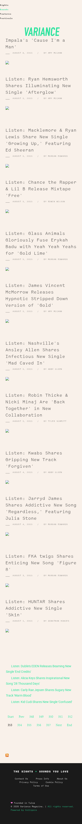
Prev (21, 717)
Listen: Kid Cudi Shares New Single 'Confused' (41, 702)
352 (70, 717)
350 (51, 717)
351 (60, 717)
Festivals (6, 18)
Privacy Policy (32, 782)
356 (39, 725)
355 (29, 725)
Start (11, 717)
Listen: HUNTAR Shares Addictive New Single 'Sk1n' (35, 608)
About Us (62, 779)
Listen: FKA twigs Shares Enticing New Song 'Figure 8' (41, 562)
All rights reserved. (61, 806)
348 (31, 717)
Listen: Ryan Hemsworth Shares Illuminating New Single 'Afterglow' (38, 85)
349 (41, 717)
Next (59, 725)
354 (19, 725)
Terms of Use (41, 786)
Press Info (42, 779)
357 (48, 725)
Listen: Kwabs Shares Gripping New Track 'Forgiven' (33, 459)
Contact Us (21, 779)
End (69, 725)
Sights (4, 5)
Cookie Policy (54, 782)
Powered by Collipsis (24, 810)
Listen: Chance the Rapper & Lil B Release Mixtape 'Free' (41, 188)
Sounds (4, 10)
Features (5, 14)
